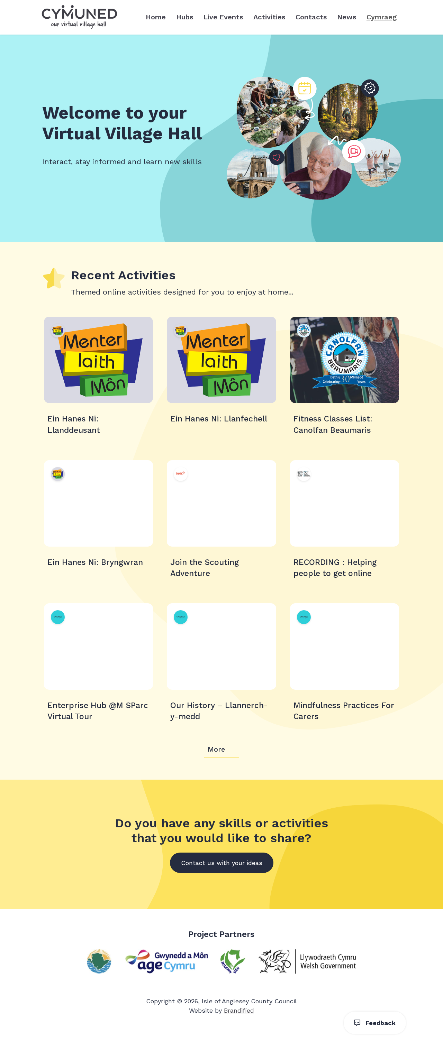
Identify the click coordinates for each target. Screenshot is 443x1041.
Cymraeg (382, 17)
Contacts (311, 17)
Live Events (223, 17)
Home (156, 17)
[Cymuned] (79, 17)
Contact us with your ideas (221, 862)
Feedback (378, 1022)
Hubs (184, 17)
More (216, 749)
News (346, 17)
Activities (269, 17)
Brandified (239, 1010)
